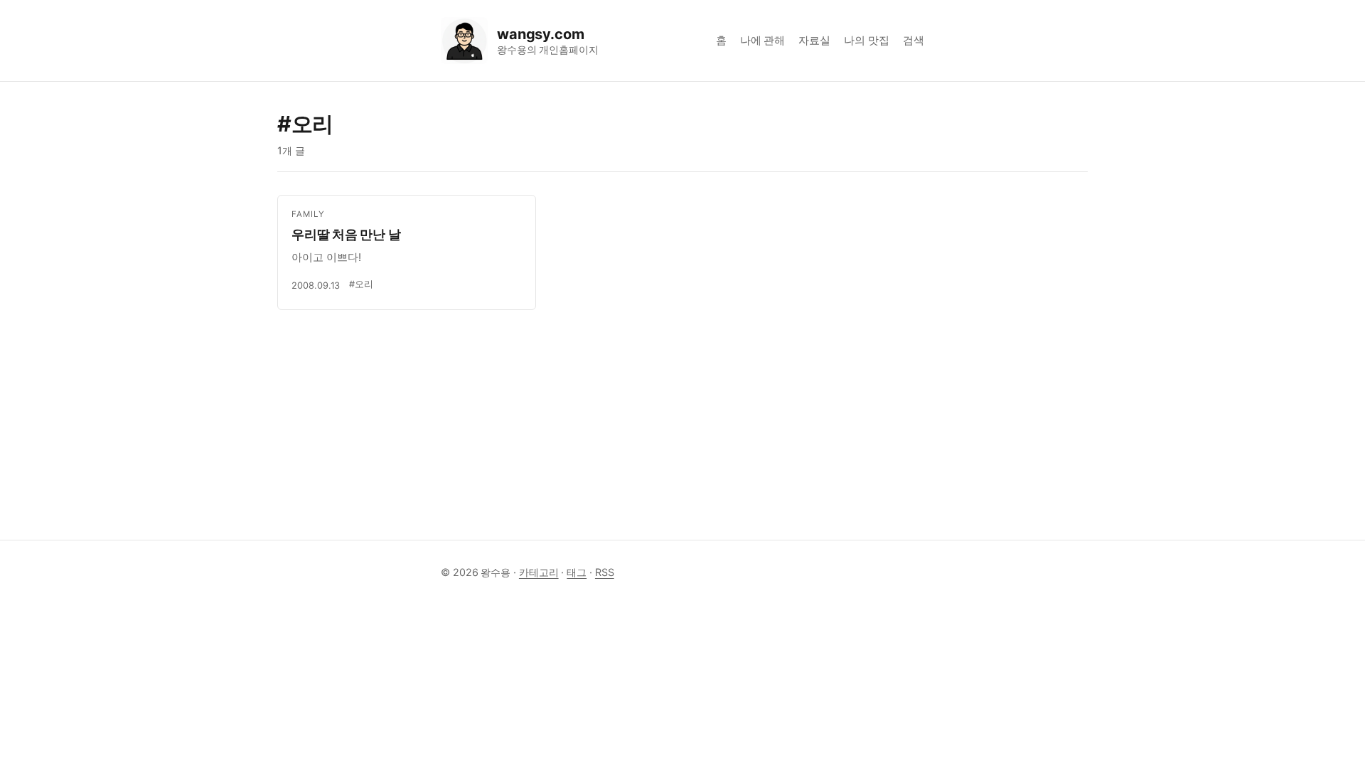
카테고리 (539, 572)
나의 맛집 (866, 40)
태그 (577, 572)
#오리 (361, 284)
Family (308, 214)
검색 (913, 40)
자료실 (814, 40)
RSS (604, 572)
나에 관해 (763, 40)
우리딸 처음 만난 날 (345, 234)
